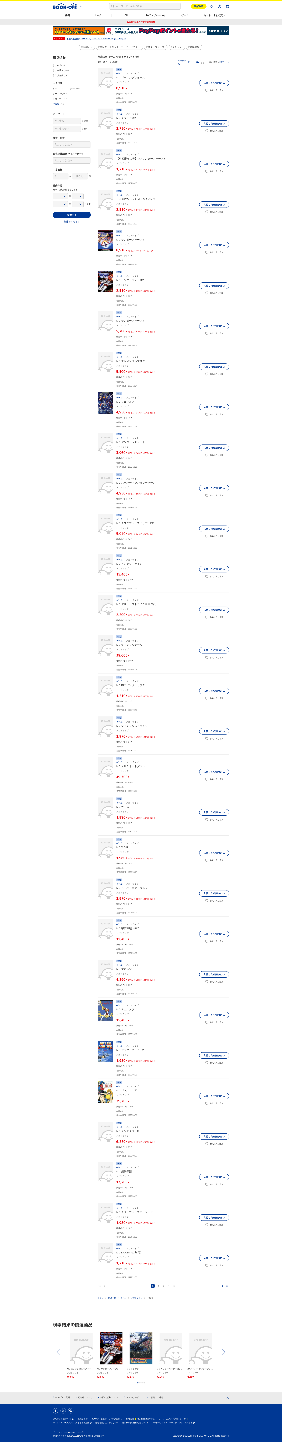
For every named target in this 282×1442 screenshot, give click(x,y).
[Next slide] (223, 1351)
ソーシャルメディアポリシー (171, 1419)
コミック (97, 15)
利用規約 (130, 1419)
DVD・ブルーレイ (155, 15)
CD (126, 15)
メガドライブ (136, 1298)
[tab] (138, 1382)
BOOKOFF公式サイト (62, 1419)
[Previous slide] (59, 1351)
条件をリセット (72, 221)
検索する (72, 215)
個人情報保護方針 (145, 1419)
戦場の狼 (194, 47)
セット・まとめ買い (214, 15)
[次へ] (222, 1286)
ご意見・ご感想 (156, 1397)
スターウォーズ (156, 47)
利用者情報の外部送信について (135, 1423)
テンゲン (177, 47)
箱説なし (87, 47)
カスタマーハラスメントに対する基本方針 (71, 1423)
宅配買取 (198, 6)
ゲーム (185, 15)
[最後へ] (227, 1286)
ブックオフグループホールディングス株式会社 (172, 1423)
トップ (101, 1298)
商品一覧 (112, 1298)
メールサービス (133, 1397)
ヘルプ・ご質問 (62, 1397)
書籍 (67, 15)
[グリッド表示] (202, 62)
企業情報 (81, 1419)
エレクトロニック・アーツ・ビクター (120, 47)
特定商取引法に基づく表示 (106, 1423)
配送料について (85, 1397)
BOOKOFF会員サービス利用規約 (106, 1419)
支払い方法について (109, 1397)
